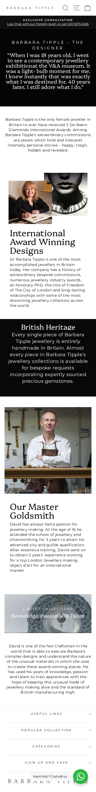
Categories (47, 746)
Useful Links (47, 714)
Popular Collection (46, 730)
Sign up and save (47, 762)
